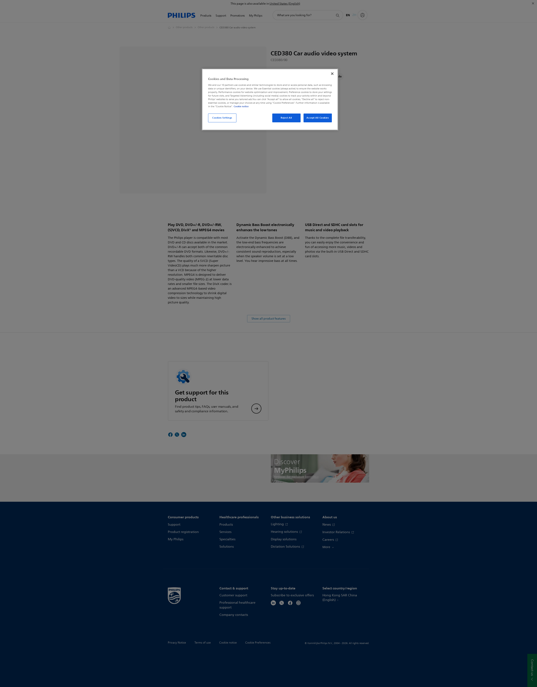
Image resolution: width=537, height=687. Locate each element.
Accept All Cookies (317, 118)
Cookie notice (241, 106)
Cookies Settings (222, 118)
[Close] (332, 73)
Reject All (286, 118)
